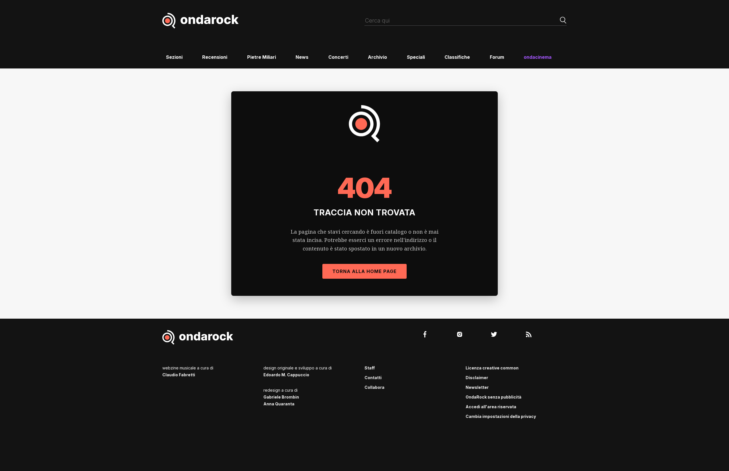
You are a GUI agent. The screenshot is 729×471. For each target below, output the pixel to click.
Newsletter (477, 387)
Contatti (373, 377)
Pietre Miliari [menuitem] (261, 57)
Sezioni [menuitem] (174, 57)
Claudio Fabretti (178, 374)
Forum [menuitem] (497, 57)
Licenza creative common (492, 367)
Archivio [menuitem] (377, 57)
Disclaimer (477, 377)
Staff (369, 367)
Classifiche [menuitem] (457, 57)
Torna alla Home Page (364, 271)
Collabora (374, 387)
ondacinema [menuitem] (538, 57)
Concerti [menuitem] (338, 57)
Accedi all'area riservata (491, 406)
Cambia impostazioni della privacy (501, 416)
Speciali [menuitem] (416, 57)
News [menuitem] (302, 57)
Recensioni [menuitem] (214, 57)
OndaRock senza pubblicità (493, 397)
